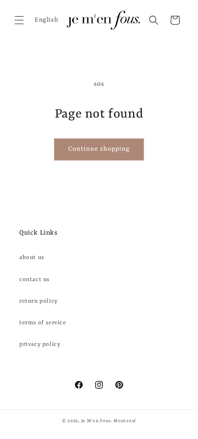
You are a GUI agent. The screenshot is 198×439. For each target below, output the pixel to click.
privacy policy (39, 344)
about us (31, 257)
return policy (38, 301)
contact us (34, 279)
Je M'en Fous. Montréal (108, 421)
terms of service (42, 323)
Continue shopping (99, 149)
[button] (19, 20)
